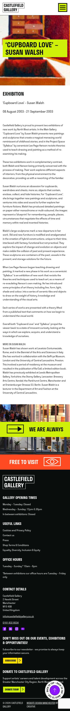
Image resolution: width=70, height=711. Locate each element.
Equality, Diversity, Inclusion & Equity (21, 550)
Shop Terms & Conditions (16, 545)
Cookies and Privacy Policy (17, 530)
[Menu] (63, 7)
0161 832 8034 (11, 622)
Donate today (12, 689)
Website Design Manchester (41, 703)
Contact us (8, 535)
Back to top (55, 690)
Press (6, 540)
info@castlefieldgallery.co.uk (18, 616)
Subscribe (10, 660)
